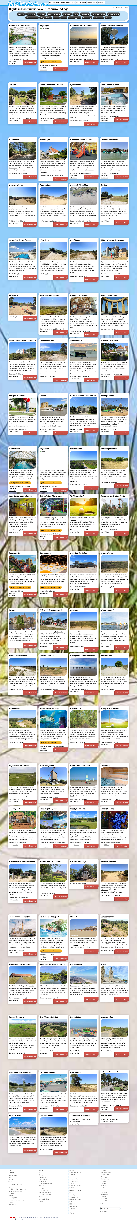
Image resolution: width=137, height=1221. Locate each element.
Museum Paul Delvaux (110, 341)
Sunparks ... (90, 170)
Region (95, 2)
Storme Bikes (106, 1115)
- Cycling (72, 1174)
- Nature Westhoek (106, 1201)
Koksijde (120, 266)
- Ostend (102, 1188)
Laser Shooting (107, 809)
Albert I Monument (109, 295)
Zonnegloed (14, 809)
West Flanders (73, 1206)
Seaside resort (13, 1175)
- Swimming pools (75, 1172)
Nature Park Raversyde (49, 295)
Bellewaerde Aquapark (49, 917)
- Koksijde (103, 1196)
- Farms (41, 1188)
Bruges (12, 610)
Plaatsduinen (45, 185)
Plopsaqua (44, 25)
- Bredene (103, 1185)
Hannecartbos (15, 140)
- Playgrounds (43, 1190)
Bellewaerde (14, 553)
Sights (41, 1175)
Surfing (108, 18)
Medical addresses (75, 1199)
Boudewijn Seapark (48, 809)
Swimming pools (74, 18)
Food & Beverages (75, 1185)
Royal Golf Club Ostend (19, 765)
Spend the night (65, 2)
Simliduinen (75, 240)
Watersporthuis (108, 610)
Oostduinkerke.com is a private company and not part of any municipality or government (38, 1217)
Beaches (41, 1173)
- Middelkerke (104, 1190)
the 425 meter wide (88, 793)
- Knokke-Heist (104, 1174)
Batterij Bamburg (16, 1017)
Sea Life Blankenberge (49, 708)
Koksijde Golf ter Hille (110, 708)
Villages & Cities (46, 18)
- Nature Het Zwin (105, 1172)
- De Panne (103, 1198)
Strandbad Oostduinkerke (20, 240)
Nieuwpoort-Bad (75, 213)
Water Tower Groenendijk (112, 25)
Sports (64, 18)
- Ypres (71, 1213)
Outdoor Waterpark (109, 140)
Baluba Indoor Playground (51, 496)
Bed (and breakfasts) (15, 1191)
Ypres (31, 579)
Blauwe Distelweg (78, 862)
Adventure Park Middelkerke (113, 496)
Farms (76, 14)
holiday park (112, 163)
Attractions (66, 14)
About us (102, 1206)
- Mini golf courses (45, 1194)
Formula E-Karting (48, 1072)
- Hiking (71, 1177)
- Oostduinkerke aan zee (16, 1200)
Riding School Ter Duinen (81, 25)
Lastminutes (12, 1204)
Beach (73, 2)
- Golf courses (73, 1181)
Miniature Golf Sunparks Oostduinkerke (113, 1072)
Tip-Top (12, 85)
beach (91, 49)
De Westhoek (76, 448)
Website (76, 61)
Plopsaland (44, 448)
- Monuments (43, 1179)
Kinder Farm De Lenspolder (51, 862)
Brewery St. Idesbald (79, 295)
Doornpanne (75, 1072)
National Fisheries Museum (51, 85)
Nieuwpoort (123, 636)
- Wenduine (103, 1181)
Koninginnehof (107, 396)
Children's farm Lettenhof (51, 610)
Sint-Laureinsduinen (18, 656)
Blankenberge (49, 730)
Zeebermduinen (46, 1115)
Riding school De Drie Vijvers (82, 656)
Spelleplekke (75, 85)
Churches (42, 14)
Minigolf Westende (17, 396)
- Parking (72, 1195)
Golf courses (98, 18)
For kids (10, 1179)
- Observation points (45, 1184)
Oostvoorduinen (16, 185)
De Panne (84, 470)
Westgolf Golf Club (78, 809)
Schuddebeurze (46, 656)
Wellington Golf (77, 496)
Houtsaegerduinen (109, 448)
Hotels (10, 1202)
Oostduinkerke (56, 2)
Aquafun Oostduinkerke (19, 25)
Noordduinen (106, 656)
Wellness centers (32, 18)
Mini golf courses (113, 14)
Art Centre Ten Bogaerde (19, 964)
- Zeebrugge (104, 1177)
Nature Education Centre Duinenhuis (22, 340)
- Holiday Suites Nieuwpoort (17, 1189)
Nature (56, 18)
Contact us (103, 1211)
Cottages (11, 1195)
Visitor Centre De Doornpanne (22, 862)
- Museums (42, 1177)
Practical (89, 2)
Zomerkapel (45, 140)
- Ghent (71, 1211)
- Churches (42, 1181)
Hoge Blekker (15, 708)
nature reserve (20, 213)
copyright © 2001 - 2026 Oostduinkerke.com (31, 1219)
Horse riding (87, 18)
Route (71, 1193)
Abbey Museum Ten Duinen (113, 240)
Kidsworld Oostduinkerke (81, 140)
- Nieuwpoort (12, 1198)
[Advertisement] (64, 77)
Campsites (11, 1193)
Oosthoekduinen (47, 341)
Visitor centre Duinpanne (20, 1072)
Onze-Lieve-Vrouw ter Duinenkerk (83, 395)
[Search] (104, 2)
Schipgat (74, 610)
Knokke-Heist (15, 1115)
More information (30, 62)
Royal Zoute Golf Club (49, 1017)
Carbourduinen (107, 917)
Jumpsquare (45, 553)
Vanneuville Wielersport (80, 1115)
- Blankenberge (104, 1179)
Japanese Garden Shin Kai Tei (52, 964)
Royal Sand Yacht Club (80, 765)
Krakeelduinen (107, 553)
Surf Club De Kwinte (78, 553)
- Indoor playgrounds (45, 1192)
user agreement (11, 1219)
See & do (78, 2)
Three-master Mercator (19, 917)
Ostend (114, 424)
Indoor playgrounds (99, 14)
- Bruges (72, 1208)
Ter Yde (104, 185)
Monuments (31, 14)
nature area (17, 1045)
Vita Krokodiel (76, 341)
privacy (18, 1219)
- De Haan (103, 1183)
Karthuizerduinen (108, 862)
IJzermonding (107, 1017)
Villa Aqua (105, 765)
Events (84, 2)
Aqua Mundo (14, 448)
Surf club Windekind (79, 185)
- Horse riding (73, 1179)
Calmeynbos (75, 708)
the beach (32, 268)
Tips (9, 1177)
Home (10, 1170)
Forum (71, 1201)
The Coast (103, 1170)
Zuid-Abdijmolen (47, 765)
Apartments (12, 1187)
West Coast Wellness (110, 85)
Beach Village (76, 1017)
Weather (100, 2)
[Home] (50, 2)
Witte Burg (44, 240)
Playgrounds (85, 14)
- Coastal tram (73, 1197)
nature (26, 1100)
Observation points (54, 14)
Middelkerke (90, 369)
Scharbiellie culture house (20, 496)
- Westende (103, 1192)
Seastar (43, 396)
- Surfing (72, 1183)
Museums (21, 14)
